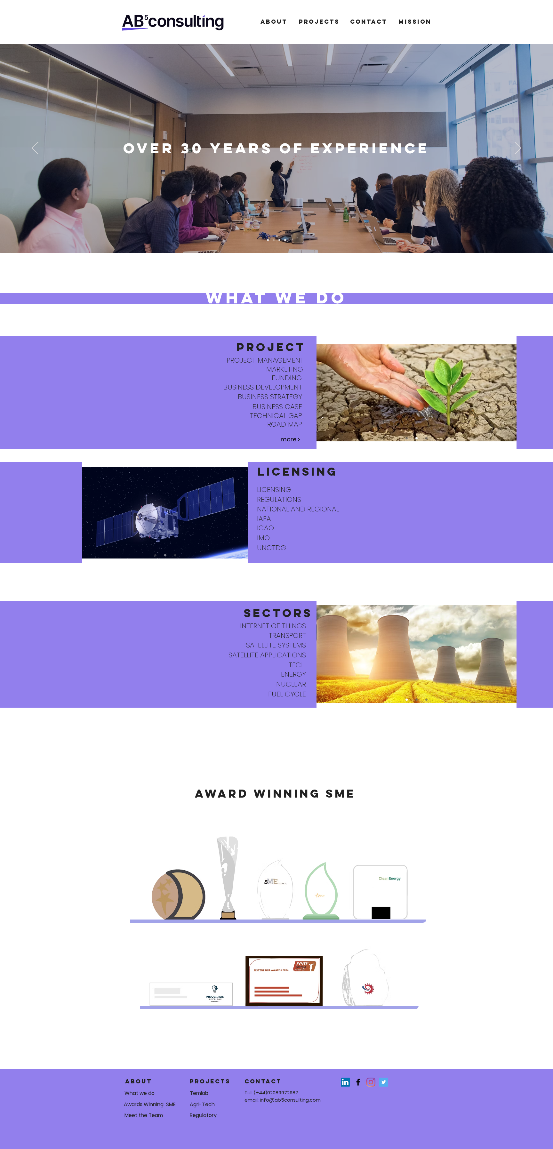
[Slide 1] (268, 240)
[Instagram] (370, 1082)
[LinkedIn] (345, 1082)
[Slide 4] (285, 240)
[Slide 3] (279, 240)
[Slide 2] (274, 240)
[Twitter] (383, 1082)
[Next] (518, 148)
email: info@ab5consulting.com (282, 1100)
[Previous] (35, 148)
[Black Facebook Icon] (358, 1082)
